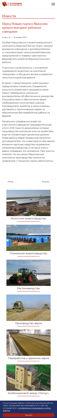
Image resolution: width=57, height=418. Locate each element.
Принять (28, 415)
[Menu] (53, 4)
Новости (6, 37)
